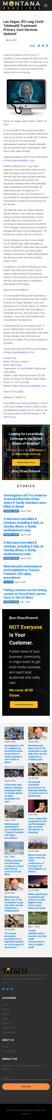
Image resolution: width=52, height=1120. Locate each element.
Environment (8, 1027)
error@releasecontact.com (17, 410)
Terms (5, 1046)
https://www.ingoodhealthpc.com (29, 385)
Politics (6, 1004)
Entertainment (9, 1032)
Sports (5, 1013)
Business (6, 1009)
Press (5, 1018)
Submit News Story (26, 462)
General (6, 1023)
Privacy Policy (9, 1051)
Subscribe (26, 1086)
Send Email (15, 365)
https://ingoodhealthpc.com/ (20, 160)
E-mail (5, 1077)
